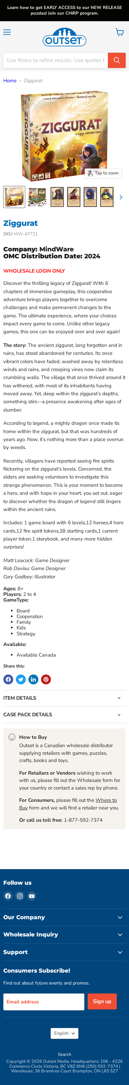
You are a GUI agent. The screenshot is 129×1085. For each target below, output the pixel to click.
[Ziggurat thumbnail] (14, 197)
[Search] (117, 60)
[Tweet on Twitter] (21, 679)
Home (10, 81)
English (61, 1033)
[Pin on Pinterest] (46, 679)
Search (64, 1054)
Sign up (102, 1001)
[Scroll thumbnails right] (119, 197)
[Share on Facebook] (8, 679)
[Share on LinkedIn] (33, 679)
